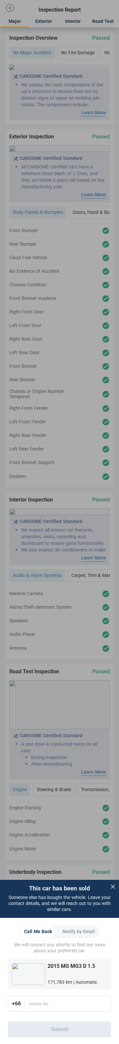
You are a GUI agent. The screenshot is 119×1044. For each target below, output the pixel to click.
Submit (59, 1029)
